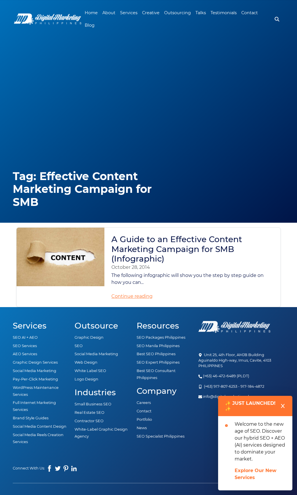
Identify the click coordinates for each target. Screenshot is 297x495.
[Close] (282, 406)
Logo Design (86, 379)
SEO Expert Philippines (158, 362)
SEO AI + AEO (25, 337)
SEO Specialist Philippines (160, 436)
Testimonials (224, 12)
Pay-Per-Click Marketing (35, 379)
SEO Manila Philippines (158, 346)
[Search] (277, 19)
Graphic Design (89, 337)
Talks (200, 12)
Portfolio (144, 419)
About (108, 12)
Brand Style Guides (30, 418)
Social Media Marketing (34, 371)
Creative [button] (151, 12)
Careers (144, 402)
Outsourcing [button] (177, 12)
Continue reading (132, 296)
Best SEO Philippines (156, 354)
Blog (90, 25)
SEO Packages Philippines (161, 337)
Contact (249, 12)
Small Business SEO (93, 404)
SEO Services (25, 346)
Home (91, 12)
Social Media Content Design (39, 426)
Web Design (86, 362)
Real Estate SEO (89, 412)
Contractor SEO (89, 421)
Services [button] (128, 12)
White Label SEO (90, 371)
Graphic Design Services (35, 362)
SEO (79, 346)
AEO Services (25, 354)
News (142, 428)
